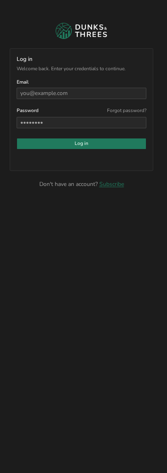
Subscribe (111, 184)
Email (23, 82)
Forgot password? (126, 110)
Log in (81, 143)
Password (28, 110)
